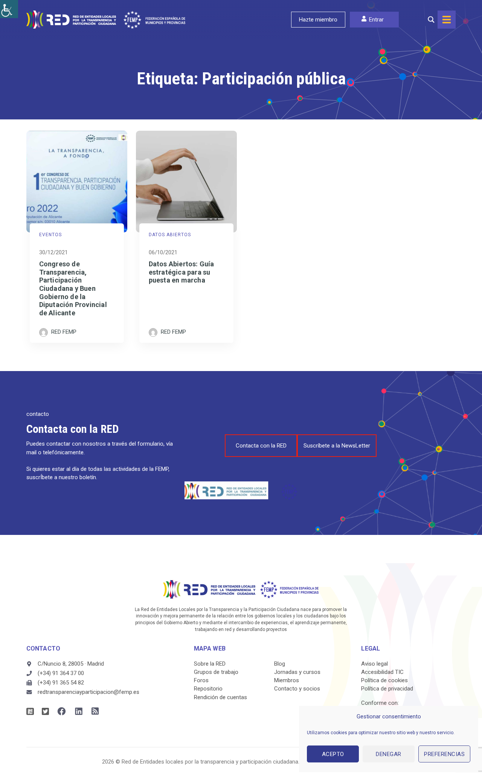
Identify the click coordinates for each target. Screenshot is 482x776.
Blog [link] (279, 663)
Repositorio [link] (208, 688)
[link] (9, 9)
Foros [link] (201, 680)
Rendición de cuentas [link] (220, 697)
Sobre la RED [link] (210, 663)
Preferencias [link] (444, 754)
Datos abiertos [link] (170, 234)
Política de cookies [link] (384, 680)
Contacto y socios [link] (297, 688)
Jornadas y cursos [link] (297, 672)
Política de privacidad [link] (387, 688)
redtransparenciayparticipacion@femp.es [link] (88, 692)
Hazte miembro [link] (318, 19)
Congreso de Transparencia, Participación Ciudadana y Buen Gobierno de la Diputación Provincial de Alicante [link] (73, 288)
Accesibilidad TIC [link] (382, 672)
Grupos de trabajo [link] (216, 672)
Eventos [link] (50, 234)
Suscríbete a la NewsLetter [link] (337, 445)
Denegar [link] (388, 754)
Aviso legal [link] (374, 663)
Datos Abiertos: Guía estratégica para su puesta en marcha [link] (181, 272)
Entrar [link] (376, 19)
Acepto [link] (333, 754)
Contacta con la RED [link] (261, 445)
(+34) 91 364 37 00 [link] (61, 673)
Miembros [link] (286, 680)
